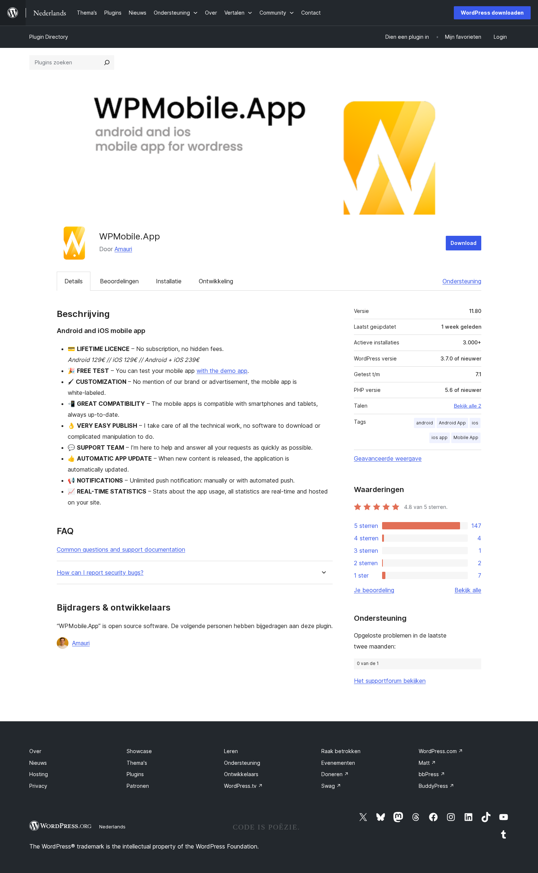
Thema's (137, 763)
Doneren (335, 774)
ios (475, 423)
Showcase (139, 751)
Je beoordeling (374, 590)
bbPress (432, 774)
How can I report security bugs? (100, 572)
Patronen (138, 786)
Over (35, 751)
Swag (331, 786)
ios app (439, 437)
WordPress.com (441, 751)
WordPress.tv (243, 786)
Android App (452, 423)
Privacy (38, 786)
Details (73, 281)
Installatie (169, 281)
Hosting (38, 774)
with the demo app (222, 370)
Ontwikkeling (216, 281)
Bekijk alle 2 (467, 406)
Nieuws (38, 763)
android (424, 423)
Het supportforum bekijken (390, 680)
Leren (231, 751)
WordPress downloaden (492, 13)
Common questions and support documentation (121, 549)
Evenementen (338, 763)
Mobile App (465, 437)
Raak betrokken (340, 751)
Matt (427, 763)
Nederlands (112, 826)
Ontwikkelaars (241, 774)
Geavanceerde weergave (388, 458)
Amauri (123, 249)
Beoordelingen (119, 281)
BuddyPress (436, 786)
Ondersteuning (461, 281)
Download (464, 243)
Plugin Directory (48, 37)
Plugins (135, 774)
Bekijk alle (468, 590)
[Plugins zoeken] (107, 62)
